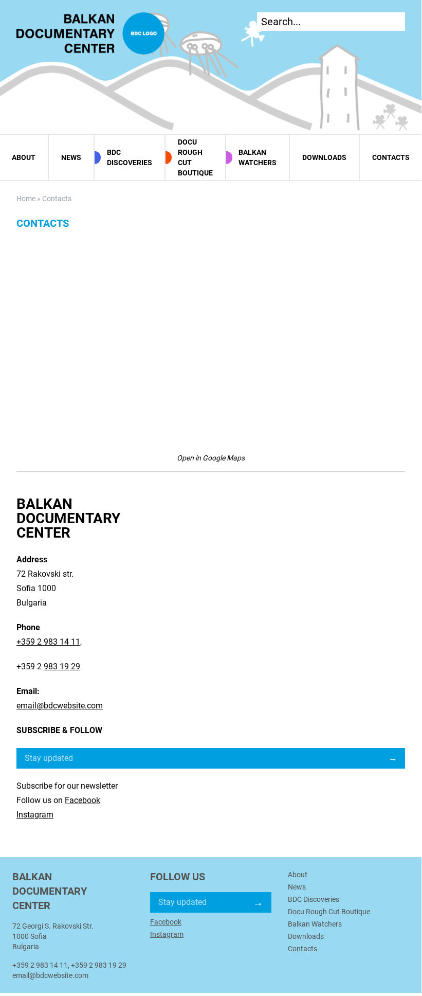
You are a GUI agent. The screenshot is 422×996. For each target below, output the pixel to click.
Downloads (324, 157)
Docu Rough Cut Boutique (195, 157)
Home (25, 198)
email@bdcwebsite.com (59, 705)
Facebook (82, 800)
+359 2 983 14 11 (40, 965)
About (297, 874)
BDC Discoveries (129, 157)
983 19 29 (62, 666)
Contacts (391, 157)
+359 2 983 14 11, (49, 642)
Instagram (34, 815)
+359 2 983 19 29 (98, 965)
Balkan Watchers (257, 157)
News (71, 157)
